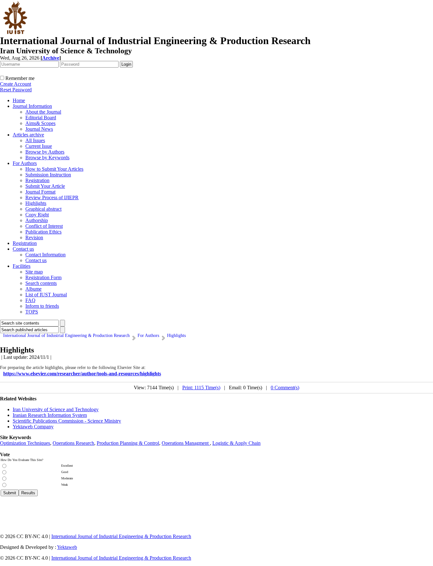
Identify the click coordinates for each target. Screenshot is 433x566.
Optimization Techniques (25, 443)
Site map (34, 271)
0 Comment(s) (285, 387)
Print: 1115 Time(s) (201, 387)
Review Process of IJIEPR (52, 197)
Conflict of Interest (44, 226)
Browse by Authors (44, 152)
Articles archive (28, 134)
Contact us (23, 249)
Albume (33, 289)
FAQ (30, 300)
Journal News (39, 129)
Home (19, 100)
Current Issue (38, 146)
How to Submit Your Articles (54, 169)
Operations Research (73, 443)
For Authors (25, 163)
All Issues (35, 140)
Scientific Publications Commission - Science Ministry (67, 421)
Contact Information (45, 254)
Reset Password (16, 89)
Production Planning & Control (128, 443)
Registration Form (43, 277)
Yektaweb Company (33, 426)
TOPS (31, 311)
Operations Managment (186, 443)
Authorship (36, 220)
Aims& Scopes (40, 123)
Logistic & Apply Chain (236, 443)
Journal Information (32, 106)
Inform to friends (42, 306)
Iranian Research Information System (50, 415)
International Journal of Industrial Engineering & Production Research (121, 536)
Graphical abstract (43, 209)
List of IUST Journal (46, 294)
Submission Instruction (48, 174)
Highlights (35, 203)
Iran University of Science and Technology (56, 409)
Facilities (21, 266)
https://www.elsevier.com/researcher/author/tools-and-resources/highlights (82, 373)
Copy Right (37, 214)
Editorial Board (40, 117)
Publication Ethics (43, 231)
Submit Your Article (45, 186)
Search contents (41, 283)
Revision (34, 237)
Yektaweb (67, 547)
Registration (37, 180)
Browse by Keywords (47, 157)
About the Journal (43, 112)
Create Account (15, 84)
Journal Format (40, 191)
